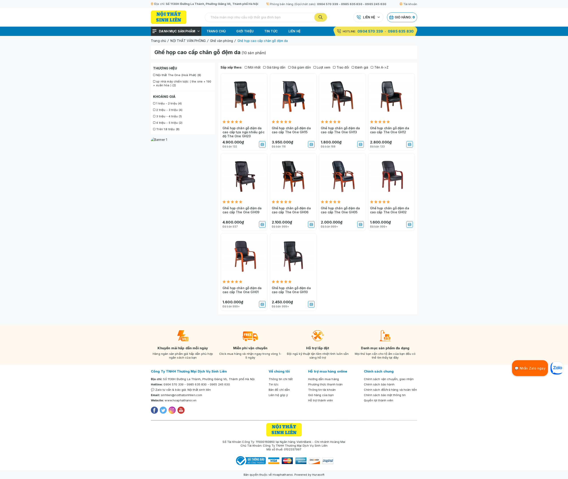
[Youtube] (181, 410)
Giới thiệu (245, 31)
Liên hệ (369, 17)
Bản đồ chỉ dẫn (279, 389)
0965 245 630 (375, 4)
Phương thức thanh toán (325, 384)
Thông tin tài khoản (322, 389)
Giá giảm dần (301, 67)
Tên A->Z (380, 67)
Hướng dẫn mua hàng (323, 379)
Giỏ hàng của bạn (320, 395)
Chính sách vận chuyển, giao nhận (389, 379)
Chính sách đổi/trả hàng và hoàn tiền (390, 389)
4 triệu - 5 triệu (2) (168, 122)
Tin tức (271, 31)
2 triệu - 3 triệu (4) (168, 110)
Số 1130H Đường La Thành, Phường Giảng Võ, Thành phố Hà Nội (212, 4)
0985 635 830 (351, 4)
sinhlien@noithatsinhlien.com (181, 395)
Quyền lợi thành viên (378, 400)
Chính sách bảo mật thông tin (385, 395)
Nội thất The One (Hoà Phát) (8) (178, 75)
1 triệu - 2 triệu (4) (168, 103)
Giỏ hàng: (405, 17)
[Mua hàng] (262, 144)
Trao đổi (342, 67)
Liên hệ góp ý (278, 395)
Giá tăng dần (275, 67)
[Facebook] (154, 410)
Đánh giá (361, 67)
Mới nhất (253, 67)
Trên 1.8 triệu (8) (167, 129)
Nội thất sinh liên (199, 389)
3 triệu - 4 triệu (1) (168, 116)
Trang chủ (216, 31)
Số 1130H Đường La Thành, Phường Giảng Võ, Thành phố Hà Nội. (209, 379)
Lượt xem (323, 67)
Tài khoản (410, 4)
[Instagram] (172, 410)
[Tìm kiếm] (320, 17)
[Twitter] (163, 410)
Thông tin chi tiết (281, 379)
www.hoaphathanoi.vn (180, 400)
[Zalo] (556, 368)
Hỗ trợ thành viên (320, 400)
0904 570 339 (327, 4)
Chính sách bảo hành (379, 384)
